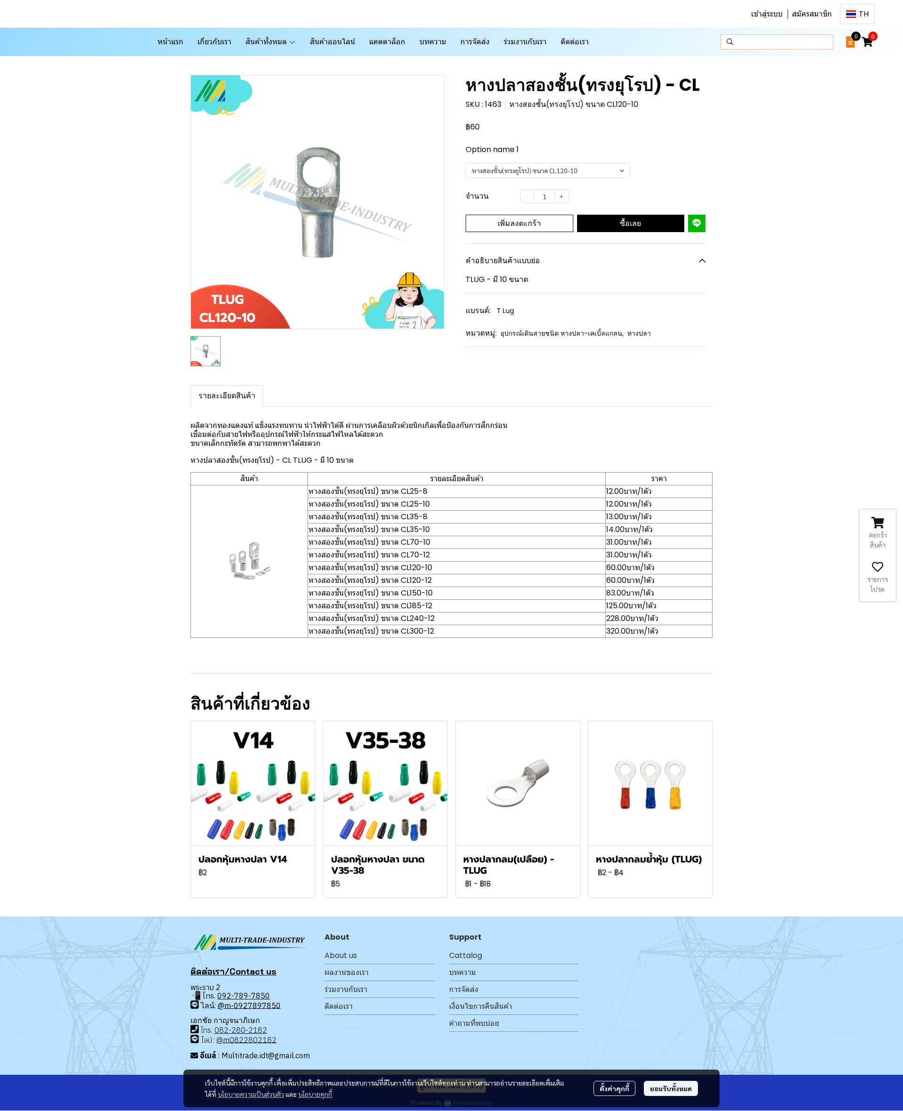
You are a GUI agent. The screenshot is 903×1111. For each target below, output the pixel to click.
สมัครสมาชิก (812, 13)
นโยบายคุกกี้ (315, 1094)
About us (341, 955)
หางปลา (639, 333)
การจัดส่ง (463, 989)
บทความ (462, 972)
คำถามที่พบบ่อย (474, 1023)
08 (219, 1030)
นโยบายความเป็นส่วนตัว (251, 1094)
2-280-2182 (245, 1030)
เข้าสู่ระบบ (767, 13)
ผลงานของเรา (347, 972)
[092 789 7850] (194, 1004)
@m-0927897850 (249, 1005)
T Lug (505, 310)
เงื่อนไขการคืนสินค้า (480, 1006)
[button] (857, 14)
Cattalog (465, 955)
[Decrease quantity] (527, 196)
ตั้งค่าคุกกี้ (614, 1088)
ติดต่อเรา (339, 1006)
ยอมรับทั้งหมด (671, 1088)
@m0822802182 (246, 1039)
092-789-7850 (243, 995)
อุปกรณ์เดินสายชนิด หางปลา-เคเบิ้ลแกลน (562, 333)
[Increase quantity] (561, 196)
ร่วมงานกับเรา (346, 989)
